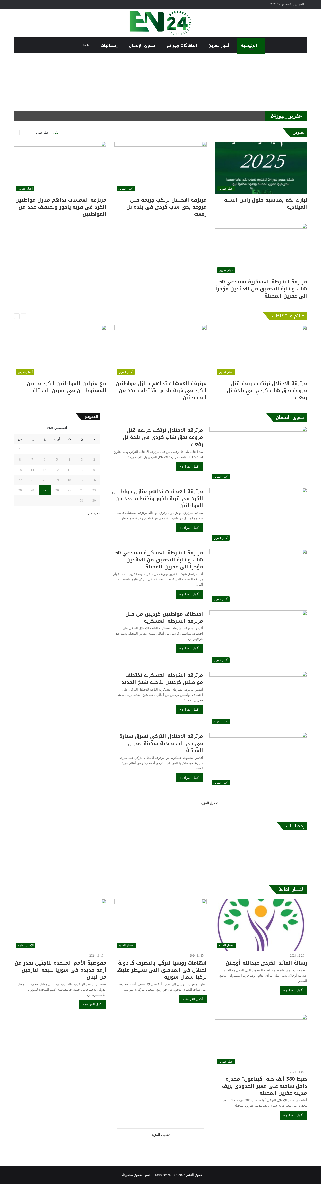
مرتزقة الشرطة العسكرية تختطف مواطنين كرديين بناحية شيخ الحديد (162, 678)
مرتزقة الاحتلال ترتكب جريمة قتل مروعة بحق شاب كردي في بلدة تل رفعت (166, 207)
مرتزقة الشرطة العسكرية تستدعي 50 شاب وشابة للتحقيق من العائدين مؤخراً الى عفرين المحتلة (261, 289)
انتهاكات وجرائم (182, 45)
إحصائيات (110, 45)
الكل (56, 132)
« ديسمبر (94, 513)
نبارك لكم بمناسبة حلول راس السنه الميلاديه (265, 203)
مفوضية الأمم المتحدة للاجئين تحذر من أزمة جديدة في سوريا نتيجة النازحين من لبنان (60, 970)
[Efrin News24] (160, 23)
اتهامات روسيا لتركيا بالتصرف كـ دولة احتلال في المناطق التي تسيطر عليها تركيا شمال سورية (161, 970)
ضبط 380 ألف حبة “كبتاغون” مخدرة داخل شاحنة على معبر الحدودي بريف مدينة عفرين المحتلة (264, 1086)
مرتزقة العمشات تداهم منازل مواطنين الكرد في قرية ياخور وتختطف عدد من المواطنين (60, 207)
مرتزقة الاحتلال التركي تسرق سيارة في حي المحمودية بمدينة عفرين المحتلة (161, 743)
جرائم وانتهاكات (288, 316)
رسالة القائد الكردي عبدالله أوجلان (266, 963)
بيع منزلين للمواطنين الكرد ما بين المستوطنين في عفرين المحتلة (66, 387)
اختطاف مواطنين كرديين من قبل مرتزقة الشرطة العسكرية (164, 617)
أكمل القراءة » (189, 466)
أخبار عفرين (219, 45)
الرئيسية (249, 45)
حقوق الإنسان (143, 45)
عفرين (298, 132)
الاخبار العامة (291, 889)
